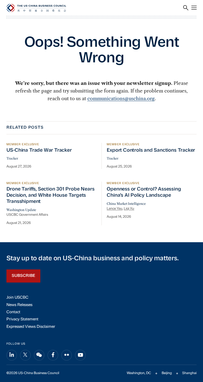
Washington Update (21, 210)
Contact (13, 312)
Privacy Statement (22, 319)
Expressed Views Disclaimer (30, 327)
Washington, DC (139, 373)
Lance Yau (114, 208)
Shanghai (189, 373)
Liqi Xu (129, 208)
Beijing (167, 373)
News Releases (19, 305)
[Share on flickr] (66, 355)
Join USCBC (17, 298)
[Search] (185, 8)
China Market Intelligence (126, 204)
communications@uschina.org (120, 98)
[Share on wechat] (39, 355)
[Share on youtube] (80, 355)
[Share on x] (25, 355)
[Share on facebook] (53, 355)
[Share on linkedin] (11, 355)
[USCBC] (36, 8)
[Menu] (194, 8)
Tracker (12, 158)
